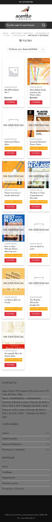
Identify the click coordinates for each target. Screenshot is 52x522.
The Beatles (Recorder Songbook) (35, 302)
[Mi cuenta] (48, 13)
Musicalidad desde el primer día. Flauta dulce (38, 92)
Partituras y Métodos (22, 33)
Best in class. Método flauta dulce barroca (10, 249)
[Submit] (44, 25)
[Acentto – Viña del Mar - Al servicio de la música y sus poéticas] (24, 13)
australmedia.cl (28, 518)
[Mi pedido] (41, 13)
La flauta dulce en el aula (12, 301)
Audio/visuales (9, 439)
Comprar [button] (10, 102)
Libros (5, 433)
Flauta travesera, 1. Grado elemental (12, 194)
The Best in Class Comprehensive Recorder (37, 195)
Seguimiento (8, 478)
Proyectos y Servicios (13, 489)
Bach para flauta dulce (11, 143)
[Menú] (4, 13)
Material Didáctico (12, 444)
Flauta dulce (19, 35)
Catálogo (7, 472)
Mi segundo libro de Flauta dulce (13, 355)
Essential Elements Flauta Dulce (38, 143)
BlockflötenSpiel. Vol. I (11, 91)
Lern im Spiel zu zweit (37, 248)
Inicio (5, 33)
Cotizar (10, 153)
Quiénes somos (10, 483)
